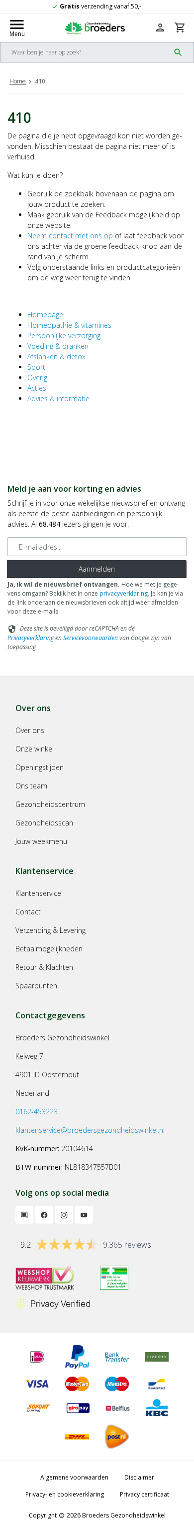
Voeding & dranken (58, 346)
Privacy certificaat (144, 1494)
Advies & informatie (58, 398)
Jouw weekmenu (41, 841)
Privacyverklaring (30, 638)
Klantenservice (38, 893)
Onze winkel (34, 749)
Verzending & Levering (50, 930)
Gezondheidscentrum (50, 804)
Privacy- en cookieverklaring (64, 1494)
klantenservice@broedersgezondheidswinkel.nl (90, 1130)
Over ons (29, 730)
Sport (36, 367)
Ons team (31, 785)
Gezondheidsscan (44, 822)
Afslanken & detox (56, 356)
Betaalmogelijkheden (49, 948)
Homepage (45, 314)
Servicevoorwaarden (90, 638)
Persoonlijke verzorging (63, 335)
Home (17, 81)
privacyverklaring (123, 593)
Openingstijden (39, 767)
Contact (28, 911)
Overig (37, 377)
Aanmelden (97, 569)
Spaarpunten (36, 985)
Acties (36, 388)
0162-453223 (36, 1111)
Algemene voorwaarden (74, 1477)
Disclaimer (139, 1477)
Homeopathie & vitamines (69, 325)
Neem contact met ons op (70, 235)
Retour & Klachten (44, 967)
